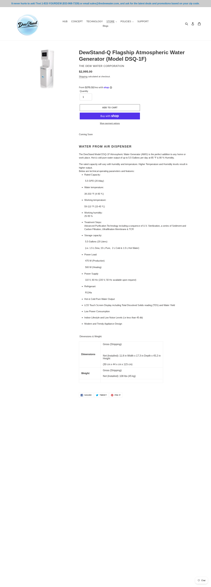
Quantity (84, 91)
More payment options (110, 123)
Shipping (83, 76)
